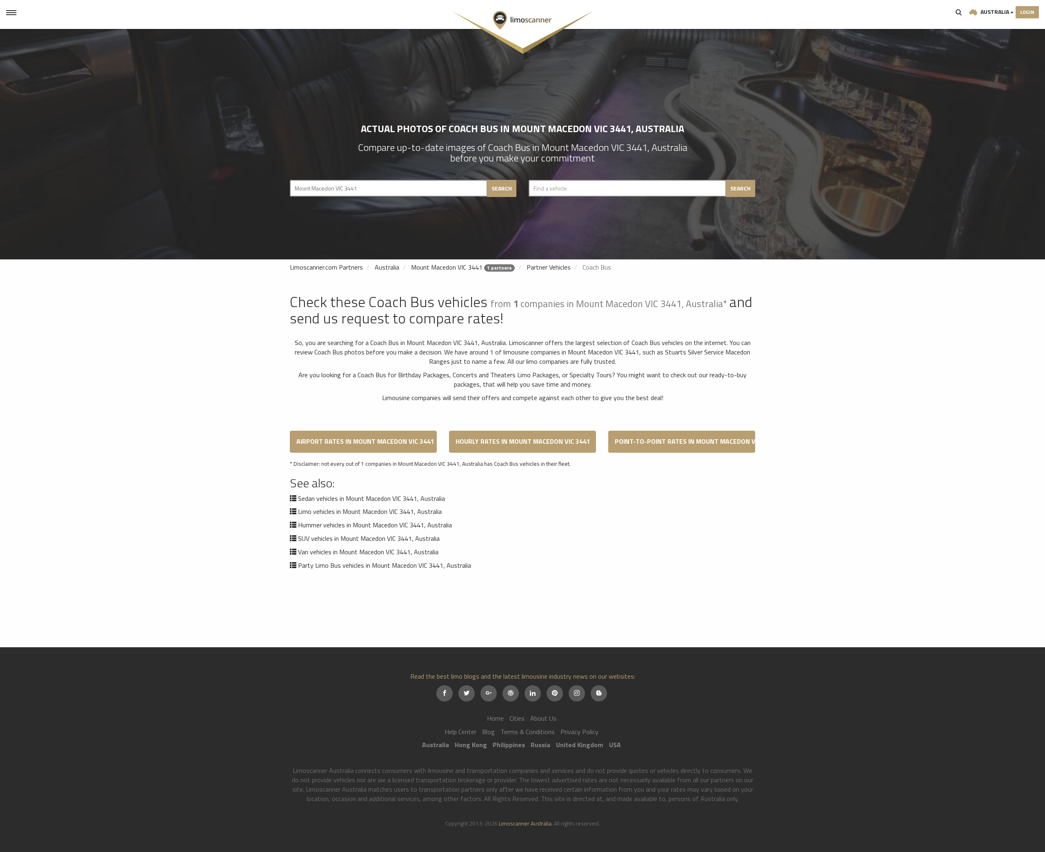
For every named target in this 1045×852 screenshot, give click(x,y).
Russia (540, 745)
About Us (543, 718)
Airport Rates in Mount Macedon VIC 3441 (365, 441)
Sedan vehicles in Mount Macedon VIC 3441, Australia (371, 498)
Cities (517, 718)
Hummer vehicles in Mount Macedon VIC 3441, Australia (375, 525)
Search (959, 12)
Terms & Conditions (527, 732)
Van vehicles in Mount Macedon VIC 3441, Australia (368, 552)
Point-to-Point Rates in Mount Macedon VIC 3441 (685, 441)
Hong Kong (471, 745)
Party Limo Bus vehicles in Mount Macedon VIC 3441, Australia (384, 565)
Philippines (509, 745)
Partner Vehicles (549, 267)
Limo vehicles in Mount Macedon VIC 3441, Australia (370, 511)
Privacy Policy (579, 732)
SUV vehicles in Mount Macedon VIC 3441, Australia (369, 538)
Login (1027, 12)
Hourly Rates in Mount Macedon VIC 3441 (523, 441)
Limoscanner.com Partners (326, 267)
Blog (488, 732)
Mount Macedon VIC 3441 (446, 267)
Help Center (460, 732)
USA (615, 745)
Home (495, 718)
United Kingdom (579, 745)
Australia (994, 11)
